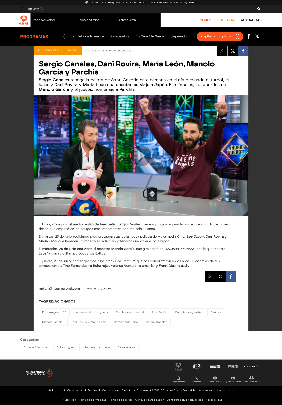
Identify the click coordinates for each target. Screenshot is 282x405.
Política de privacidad (92, 399)
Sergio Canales (156, 322)
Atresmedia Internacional (39, 373)
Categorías (29, 339)
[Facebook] (243, 51)
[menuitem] (205, 20)
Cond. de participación (149, 399)
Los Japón (159, 312)
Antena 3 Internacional (178, 366)
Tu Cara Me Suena (150, 36)
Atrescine (233, 366)
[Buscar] (259, 8)
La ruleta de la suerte (87, 36)
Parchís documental (130, 312)
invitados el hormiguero (91, 312)
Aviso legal (70, 399)
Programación (44, 20)
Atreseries (196, 366)
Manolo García (52, 322)
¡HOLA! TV (215, 366)
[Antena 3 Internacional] (23, 23)
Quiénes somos (233, 382)
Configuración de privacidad (185, 399)
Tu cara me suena (97, 347)
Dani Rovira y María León (88, 322)
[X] (233, 51)
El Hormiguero (111, 2)
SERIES (205, 20)
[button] (64, 36)
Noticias (71, 50)
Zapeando (179, 36)
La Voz (95, 2)
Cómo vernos (215, 382)
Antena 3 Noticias (36, 347)
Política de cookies (121, 399)
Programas (34, 36)
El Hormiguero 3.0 (54, 312)
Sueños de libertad (134, 2)
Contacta (196, 382)
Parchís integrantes (189, 312)
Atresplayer (127, 20)
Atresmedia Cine (126, 322)
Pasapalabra (119, 36)
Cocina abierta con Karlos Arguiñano (172, 2)
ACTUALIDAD (251, 20)
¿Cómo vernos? (89, 20)
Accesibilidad (214, 399)
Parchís (216, 312)
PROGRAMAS (225, 20)
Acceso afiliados (251, 382)
